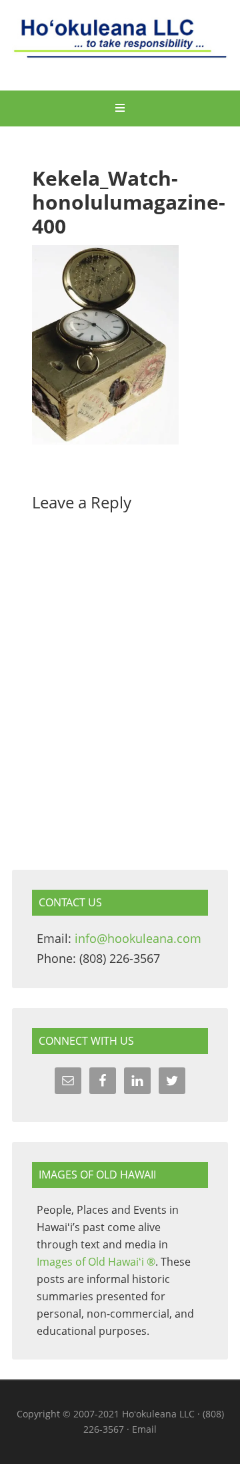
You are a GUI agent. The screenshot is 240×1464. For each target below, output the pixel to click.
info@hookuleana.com (138, 938)
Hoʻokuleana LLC (120, 46)
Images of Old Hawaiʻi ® (96, 1261)
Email (144, 1429)
